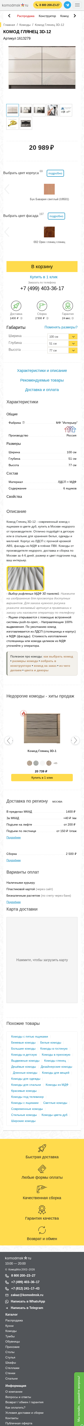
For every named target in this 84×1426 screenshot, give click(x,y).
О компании (13, 1391)
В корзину (42, 266)
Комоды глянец (55, 1060)
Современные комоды (27, 1108)
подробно (55, 173)
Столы (9, 1352)
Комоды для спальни (26, 1084)
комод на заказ (45, 665)
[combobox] (62, 337)
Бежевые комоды (23, 1042)
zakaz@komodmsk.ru (27, 1295)
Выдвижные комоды (25, 1060)
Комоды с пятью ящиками (29, 1036)
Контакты (11, 1418)
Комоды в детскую (24, 1054)
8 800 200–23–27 (23, 1275)
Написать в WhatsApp (28, 1301)
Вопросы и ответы (18, 1397)
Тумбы (10, 1336)
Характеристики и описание (42, 370)
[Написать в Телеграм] (67, 5)
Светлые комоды (55, 1102)
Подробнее (13, 837)
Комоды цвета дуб (54, 1115)
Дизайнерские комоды (56, 1066)
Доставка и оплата (42, 390)
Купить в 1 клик (42, 777)
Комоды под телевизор (27, 1096)
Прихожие (12, 1347)
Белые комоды (50, 1042)
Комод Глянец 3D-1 (42, 751)
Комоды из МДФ (57, 1084)
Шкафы (10, 1362)
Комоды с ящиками (25, 1102)
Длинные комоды (25, 1072)
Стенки (10, 1373)
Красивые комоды (24, 1090)
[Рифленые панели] (25, 578)
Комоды (66, 16)
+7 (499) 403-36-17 (42, 288)
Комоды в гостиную (54, 1048)
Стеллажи (12, 1368)
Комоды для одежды (25, 1078)
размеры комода (25, 661)
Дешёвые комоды (23, 1066)
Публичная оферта (18, 1423)
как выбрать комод (58, 656)
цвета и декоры (36, 670)
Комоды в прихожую (56, 1054)
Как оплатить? (15, 1407)
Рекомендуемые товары (42, 380)
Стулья (10, 1357)
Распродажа (25, 16)
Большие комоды (23, 1048)
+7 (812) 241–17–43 (25, 1288)
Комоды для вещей (55, 1072)
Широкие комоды (23, 1121)
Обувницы (12, 1341)
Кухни (9, 1325)
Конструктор (47, 16)
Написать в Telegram (27, 1308)
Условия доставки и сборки (24, 1412)
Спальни (11, 1378)
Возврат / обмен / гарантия (24, 1402)
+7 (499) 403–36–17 (25, 1282)
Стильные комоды (24, 1115)
